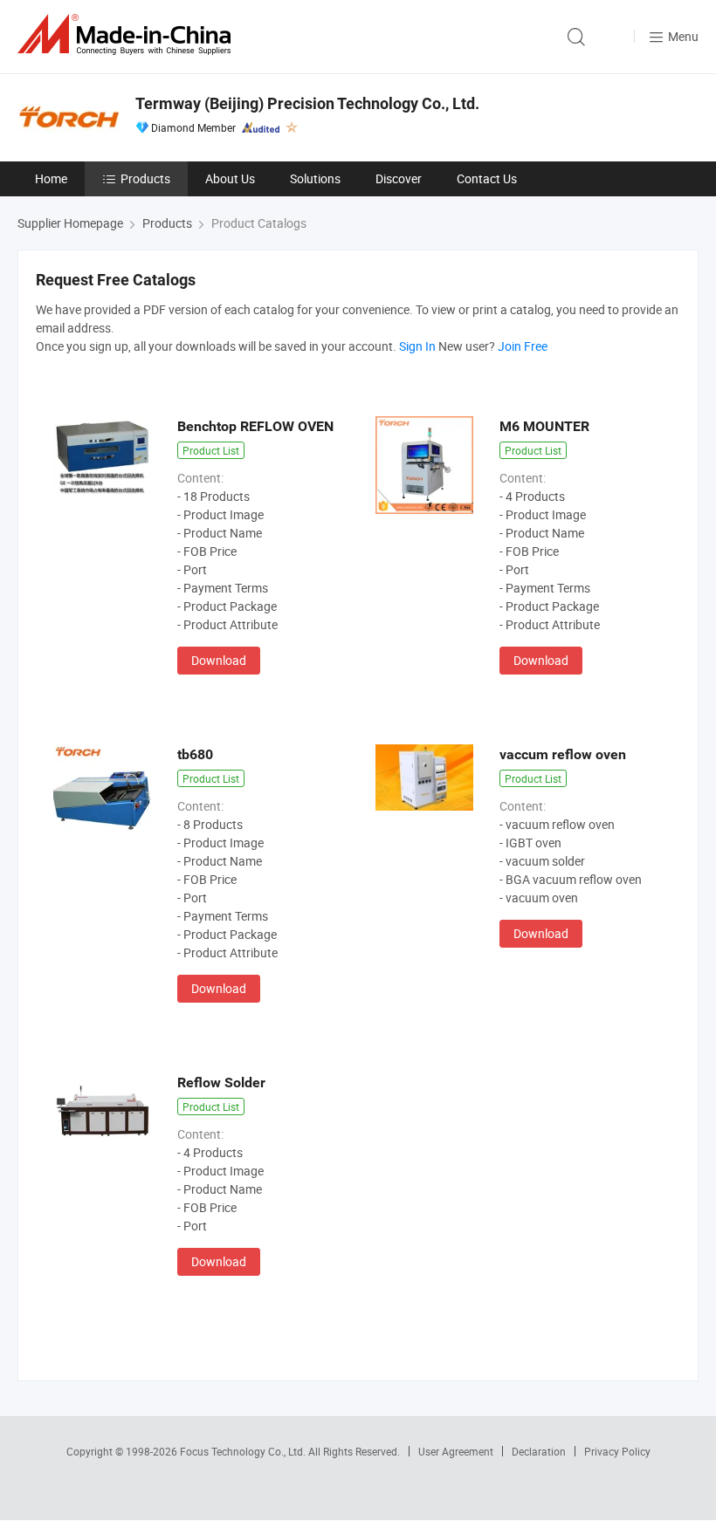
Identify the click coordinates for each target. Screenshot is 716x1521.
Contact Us (487, 178)
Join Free (522, 346)
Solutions (315, 178)
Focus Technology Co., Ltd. (244, 1451)
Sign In (417, 346)
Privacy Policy (617, 1451)
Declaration (539, 1451)
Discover (398, 178)
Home (51, 178)
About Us (230, 178)
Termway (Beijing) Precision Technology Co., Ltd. (307, 103)
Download (218, 660)
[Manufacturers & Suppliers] (127, 34)
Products (145, 178)
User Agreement (455, 1451)
